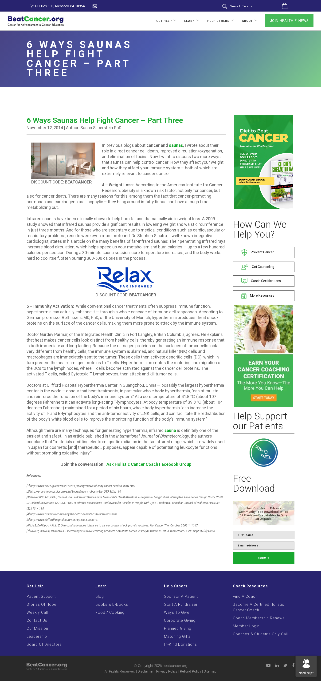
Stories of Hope (41, 604)
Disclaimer (146, 671)
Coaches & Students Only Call (260, 634)
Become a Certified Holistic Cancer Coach (258, 607)
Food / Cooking (110, 612)
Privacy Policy (166, 671)
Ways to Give (176, 612)
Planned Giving (177, 628)
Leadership (37, 636)
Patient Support (41, 596)
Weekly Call (37, 612)
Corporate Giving (180, 620)
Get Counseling (262, 267)
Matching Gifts (177, 636)
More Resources (261, 295)
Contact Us (37, 620)
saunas (176, 145)
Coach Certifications (265, 281)
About (247, 21)
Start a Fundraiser (181, 604)
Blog (99, 596)
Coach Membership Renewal (259, 618)
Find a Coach (245, 596)
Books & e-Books (111, 604)
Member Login (246, 626)
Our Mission (37, 628)
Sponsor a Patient (181, 596)
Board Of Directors (44, 644)
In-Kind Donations (180, 644)
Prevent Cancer (262, 252)
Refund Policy (190, 671)
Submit (263, 558)
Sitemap (210, 671)
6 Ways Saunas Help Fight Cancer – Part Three (105, 120)
